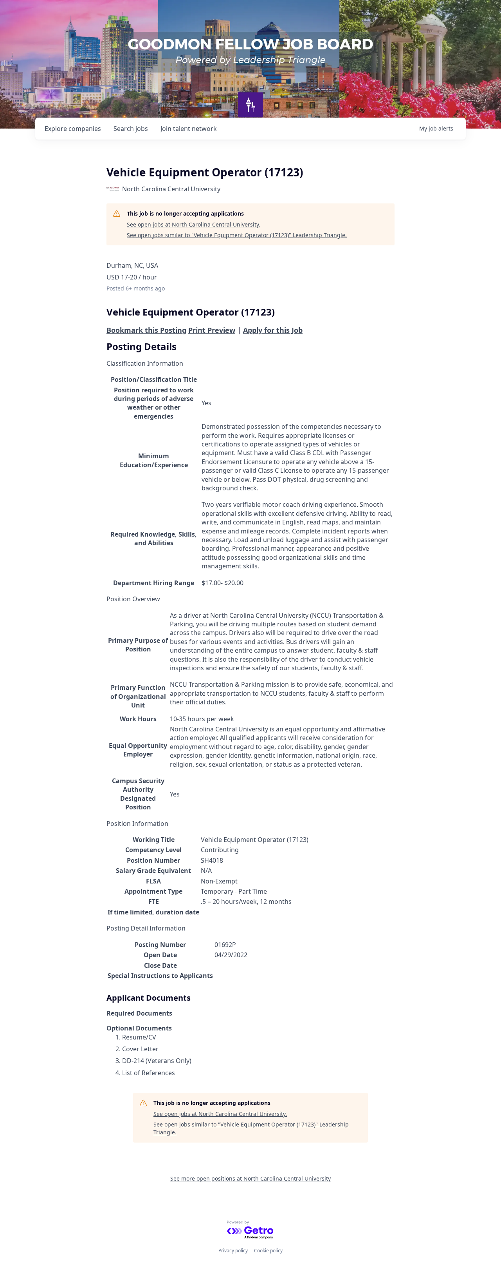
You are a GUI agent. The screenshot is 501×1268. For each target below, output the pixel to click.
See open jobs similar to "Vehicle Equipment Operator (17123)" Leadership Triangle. (237, 235)
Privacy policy (233, 1250)
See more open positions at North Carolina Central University (250, 1178)
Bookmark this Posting (146, 330)
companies (73, 128)
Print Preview (211, 330)
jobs (131, 128)
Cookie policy (268, 1250)
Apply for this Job (273, 330)
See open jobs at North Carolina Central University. (193, 224)
